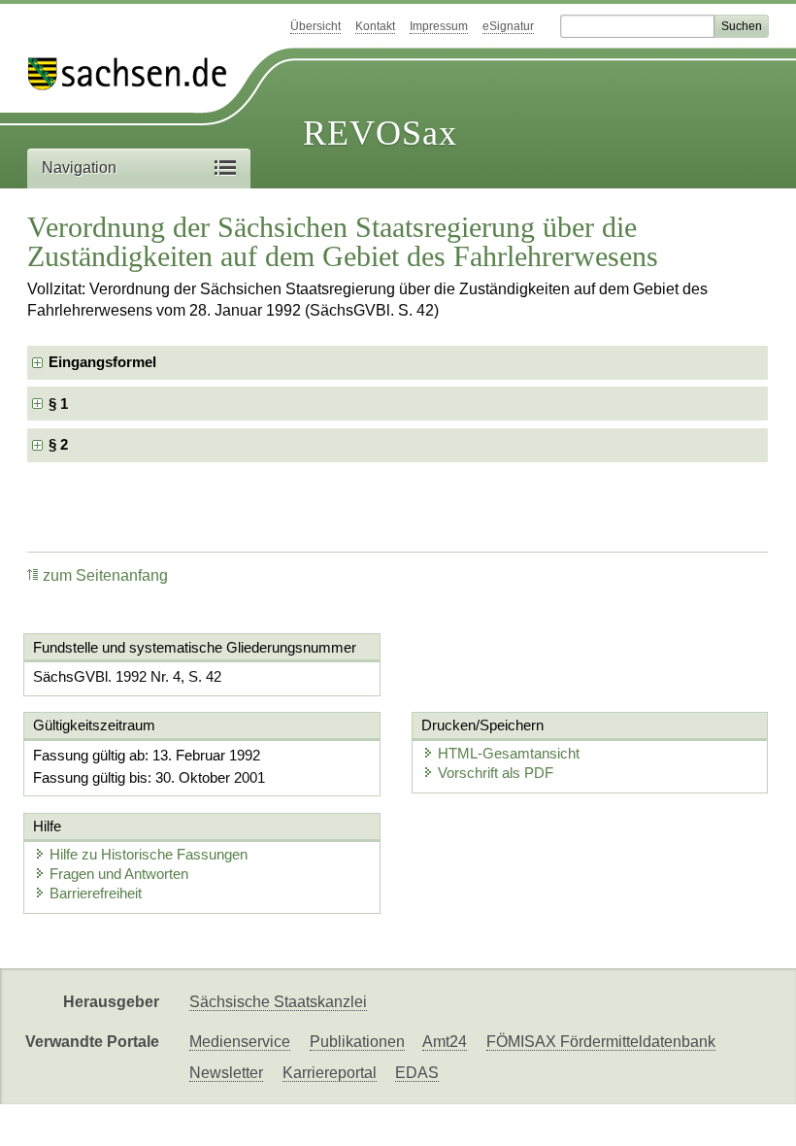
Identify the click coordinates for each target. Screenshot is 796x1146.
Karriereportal (329, 1072)
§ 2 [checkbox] (60, 444)
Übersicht (315, 26)
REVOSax (380, 133)
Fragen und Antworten (119, 873)
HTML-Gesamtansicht (509, 753)
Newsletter (226, 1072)
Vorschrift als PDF (495, 772)
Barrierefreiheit (96, 893)
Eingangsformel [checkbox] (102, 362)
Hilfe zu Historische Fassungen (149, 854)
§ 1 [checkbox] (60, 403)
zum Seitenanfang (105, 575)
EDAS (417, 1072)
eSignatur (508, 26)
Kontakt (375, 26)
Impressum (439, 26)
